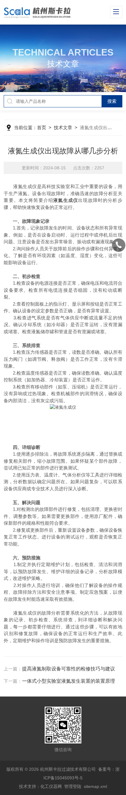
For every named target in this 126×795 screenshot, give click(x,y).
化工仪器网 (51, 786)
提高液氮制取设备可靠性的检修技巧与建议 (68, 668)
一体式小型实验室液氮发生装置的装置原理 (68, 681)
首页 (41, 127)
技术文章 (63, 127)
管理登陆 (72, 786)
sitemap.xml (95, 786)
